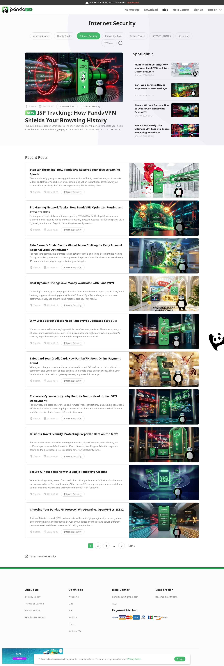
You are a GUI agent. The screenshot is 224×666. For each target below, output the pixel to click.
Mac (71, 603)
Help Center (181, 9)
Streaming (184, 36)
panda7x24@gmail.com (125, 596)
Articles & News (41, 36)
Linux (72, 624)
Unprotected (133, 2)
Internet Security (88, 36)
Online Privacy (137, 36)
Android (73, 617)
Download (151, 9)
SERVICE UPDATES (162, 36)
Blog (165, 9)
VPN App (109, 43)
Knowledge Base (113, 36)
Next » (131, 545)
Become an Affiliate (166, 596)
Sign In (198, 9)
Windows (74, 596)
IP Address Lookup (35, 617)
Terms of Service (34, 603)
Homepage (132, 9)
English (213, 9)
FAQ (114, 603)
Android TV (75, 631)
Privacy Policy (134, 659)
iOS (70, 610)
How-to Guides (64, 36)
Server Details (33, 610)
